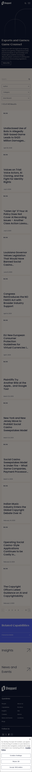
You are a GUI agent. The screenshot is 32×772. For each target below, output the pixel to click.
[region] (16, 754)
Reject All (16, 761)
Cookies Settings (16, 755)
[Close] (30, 739)
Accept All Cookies (16, 767)
